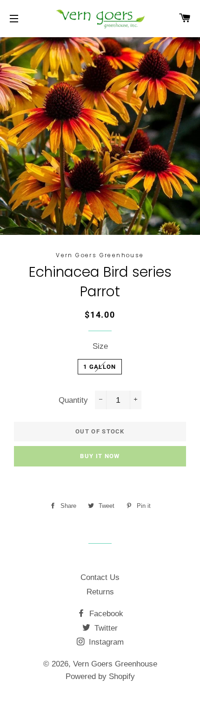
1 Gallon (99, 366)
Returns (100, 591)
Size (100, 346)
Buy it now (100, 456)
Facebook (105, 613)
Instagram (105, 642)
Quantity (73, 400)
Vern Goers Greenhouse (115, 663)
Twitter (105, 628)
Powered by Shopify (100, 676)
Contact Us (100, 577)
